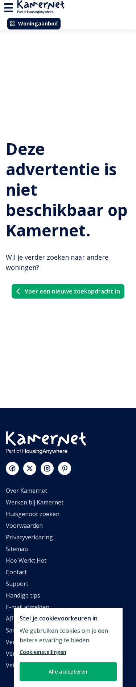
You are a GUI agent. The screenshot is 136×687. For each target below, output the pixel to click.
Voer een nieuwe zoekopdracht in (72, 291)
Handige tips (23, 595)
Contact (16, 572)
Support (17, 584)
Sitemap (17, 549)
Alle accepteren (68, 671)
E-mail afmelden (27, 607)
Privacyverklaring (29, 537)
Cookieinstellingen (43, 651)
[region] (68, 647)
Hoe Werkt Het (26, 560)
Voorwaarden (24, 526)
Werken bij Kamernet (34, 502)
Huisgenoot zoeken (32, 514)
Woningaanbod (38, 23)
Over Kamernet (26, 491)
